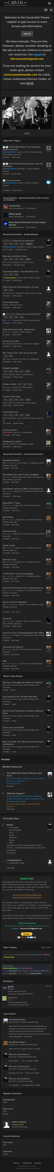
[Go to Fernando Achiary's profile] (48, 354)
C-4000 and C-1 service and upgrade (18, 574)
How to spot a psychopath (13, 728)
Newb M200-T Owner (11, 503)
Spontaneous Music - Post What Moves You (20, 272)
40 (27, 259)
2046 (28, 244)
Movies (12, 840)
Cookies (37, 1163)
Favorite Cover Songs (11, 397)
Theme (16, 1163)
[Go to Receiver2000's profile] (48, 431)
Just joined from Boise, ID (13, 647)
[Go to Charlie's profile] (48, 242)
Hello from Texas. (10, 531)
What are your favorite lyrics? (28, 314)
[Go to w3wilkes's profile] (48, 303)
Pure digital (34, 344)
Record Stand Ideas (11, 302)
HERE (30, 83)
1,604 (49, 986)
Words (11, 835)
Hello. (5, 661)
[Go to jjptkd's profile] (4, 987)
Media (10, 824)
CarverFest (14, 206)
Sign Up (27, 34)
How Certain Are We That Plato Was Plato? (20, 697)
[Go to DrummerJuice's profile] (48, 181)
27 (50, 997)
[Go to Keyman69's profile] (48, 490)
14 (27, 400)
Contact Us (27, 1163)
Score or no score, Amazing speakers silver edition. (23, 633)
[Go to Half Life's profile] (48, 518)
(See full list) (46, 947)
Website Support (16, 793)
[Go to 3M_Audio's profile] (48, 532)
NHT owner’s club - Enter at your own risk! (20, 353)
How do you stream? (11, 341)
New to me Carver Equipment (14, 602)
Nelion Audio (15, 214)
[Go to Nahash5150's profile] (48, 148)
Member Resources (12, 766)
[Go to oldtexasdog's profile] (48, 413)
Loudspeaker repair (25, 444)
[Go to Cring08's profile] (48, 546)
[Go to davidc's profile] (48, 288)
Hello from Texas (9, 560)
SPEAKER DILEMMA (10, 368)
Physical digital (15, 830)
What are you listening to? (24, 241)
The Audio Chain (11, 818)
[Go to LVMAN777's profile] (48, 620)
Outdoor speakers (10, 430)
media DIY (13, 838)
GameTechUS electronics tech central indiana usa (23, 588)
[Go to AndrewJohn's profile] (48, 330)
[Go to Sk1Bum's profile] (48, 257)
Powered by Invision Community (27, 1168)
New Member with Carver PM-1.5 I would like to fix (23, 489)
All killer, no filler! (10, 384)
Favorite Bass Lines (10, 412)
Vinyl (20, 305)
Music (31, 262)
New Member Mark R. (11, 460)
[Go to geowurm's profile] (4, 998)
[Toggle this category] (50, 767)
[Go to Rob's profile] (48, 369)
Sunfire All (7, 619)
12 (27, 371)
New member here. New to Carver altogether (21, 475)
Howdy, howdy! (9, 545)
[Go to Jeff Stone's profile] (48, 443)
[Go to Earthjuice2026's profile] (6, 1124)
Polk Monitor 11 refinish (12, 442)
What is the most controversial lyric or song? (21, 287)
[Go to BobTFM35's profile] (48, 461)
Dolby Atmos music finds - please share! (19, 329)
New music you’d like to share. (15, 256)
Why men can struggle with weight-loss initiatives (23, 682)
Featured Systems (13, 180)
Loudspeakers (33, 359)
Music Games (39, 247)
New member (8, 517)
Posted (29, 1022)
